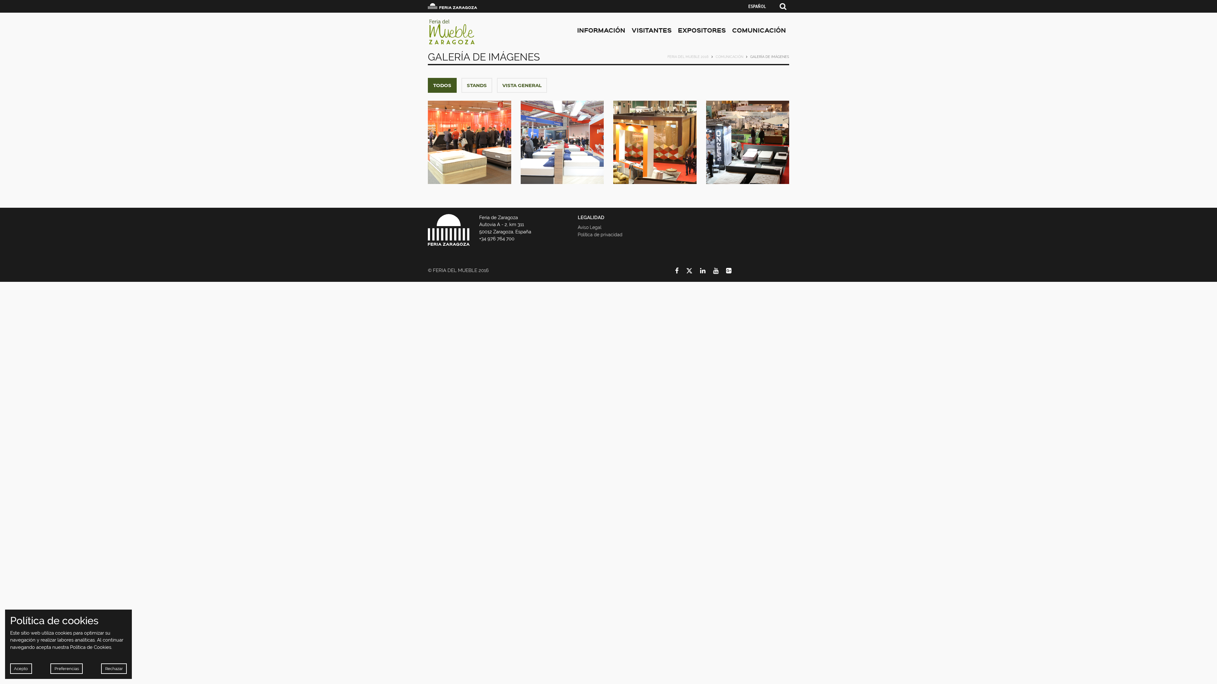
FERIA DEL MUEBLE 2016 (688, 57)
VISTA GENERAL (522, 85)
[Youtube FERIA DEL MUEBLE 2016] (719, 271)
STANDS (477, 85)
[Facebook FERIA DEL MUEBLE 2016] (680, 271)
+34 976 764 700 (496, 239)
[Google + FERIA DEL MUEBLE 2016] (732, 271)
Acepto (21, 668)
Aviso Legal (590, 227)
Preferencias (67, 668)
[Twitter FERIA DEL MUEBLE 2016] (693, 271)
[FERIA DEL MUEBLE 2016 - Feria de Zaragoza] (484, 31)
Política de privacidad (600, 234)
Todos (442, 85)
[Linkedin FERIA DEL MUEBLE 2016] (706, 271)
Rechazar (114, 668)
